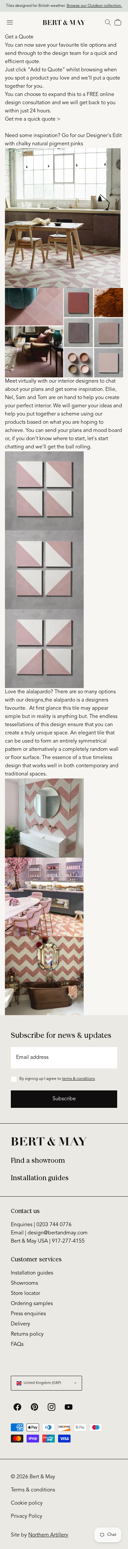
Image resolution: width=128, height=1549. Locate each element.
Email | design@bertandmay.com (49, 1233)
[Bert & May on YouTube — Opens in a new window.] (68, 1407)
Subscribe (64, 1099)
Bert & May (42, 1477)
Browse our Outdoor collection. (94, 6)
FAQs (17, 1344)
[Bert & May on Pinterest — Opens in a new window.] (34, 1407)
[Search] (108, 22)
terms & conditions (78, 1079)
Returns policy (27, 1334)
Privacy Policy (26, 1516)
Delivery (20, 1324)
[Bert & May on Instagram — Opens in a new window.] (51, 1407)
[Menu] (10, 22)
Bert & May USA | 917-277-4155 (48, 1241)
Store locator (25, 1293)
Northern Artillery (48, 1535)
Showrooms (24, 1283)
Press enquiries (28, 1314)
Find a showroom (38, 1160)
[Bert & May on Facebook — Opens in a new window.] (17, 1407)
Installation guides (40, 1178)
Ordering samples (32, 1303)
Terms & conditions (33, 1490)
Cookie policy (27, 1503)
